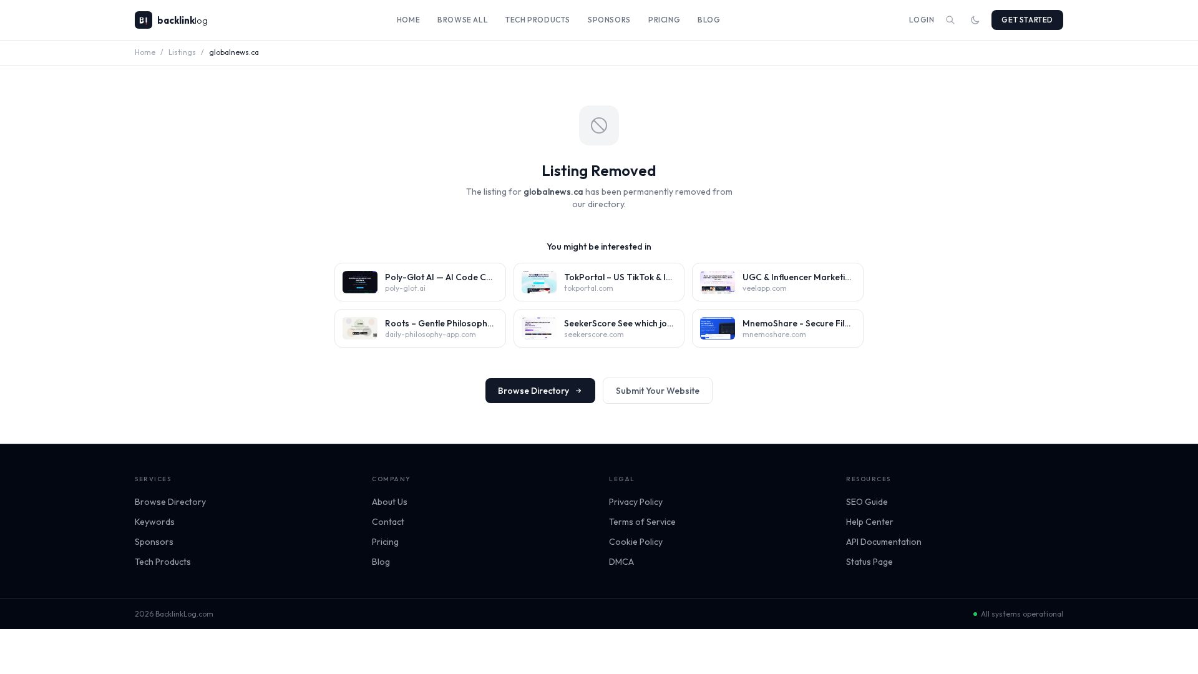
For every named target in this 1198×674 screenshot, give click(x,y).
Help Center (870, 521)
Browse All (462, 19)
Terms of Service (642, 521)
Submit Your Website (657, 390)
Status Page (869, 561)
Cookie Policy (636, 541)
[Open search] (950, 20)
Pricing (664, 19)
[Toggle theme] (975, 20)
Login (921, 19)
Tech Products (537, 19)
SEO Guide (867, 501)
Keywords (155, 521)
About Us (389, 501)
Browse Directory (533, 390)
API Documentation (884, 541)
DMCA (621, 561)
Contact (388, 521)
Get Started (1027, 19)
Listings (182, 52)
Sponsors (609, 19)
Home (408, 19)
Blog (709, 19)
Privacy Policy (636, 501)
